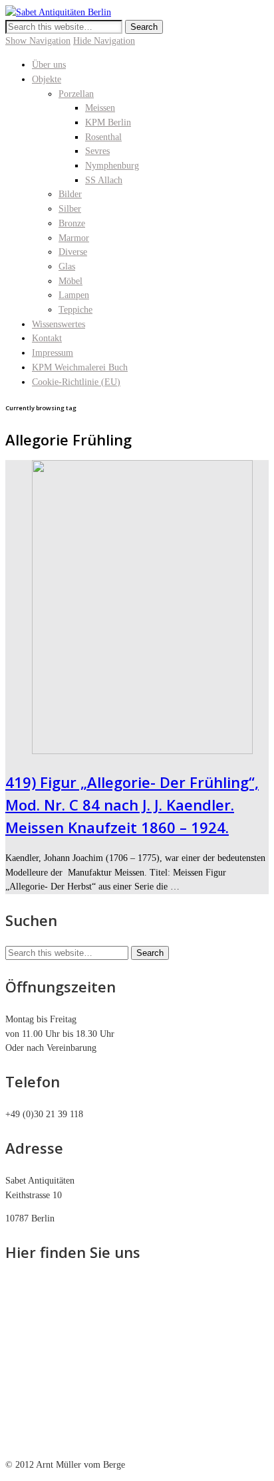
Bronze (72, 223)
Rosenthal (103, 137)
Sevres (97, 151)
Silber (70, 209)
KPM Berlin (108, 122)
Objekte (46, 79)
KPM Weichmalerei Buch (80, 367)
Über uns (49, 65)
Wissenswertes (58, 324)
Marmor (74, 238)
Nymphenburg (112, 166)
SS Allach (103, 180)
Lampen (74, 295)
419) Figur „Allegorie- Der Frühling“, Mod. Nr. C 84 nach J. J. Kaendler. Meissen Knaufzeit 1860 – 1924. (132, 804)
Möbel (70, 281)
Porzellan (76, 94)
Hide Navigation (104, 41)
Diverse (73, 252)
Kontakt (47, 338)
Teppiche (75, 310)
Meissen (100, 108)
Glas (67, 267)
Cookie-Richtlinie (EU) (76, 382)
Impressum (52, 353)
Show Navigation (37, 41)
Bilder (70, 194)
